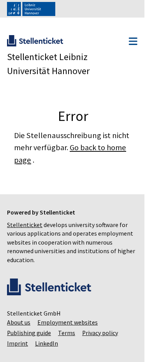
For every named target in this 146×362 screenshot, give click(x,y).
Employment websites (67, 322)
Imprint (17, 343)
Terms (66, 333)
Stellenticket (24, 225)
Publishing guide (29, 333)
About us (18, 322)
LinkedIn (46, 343)
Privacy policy (100, 333)
